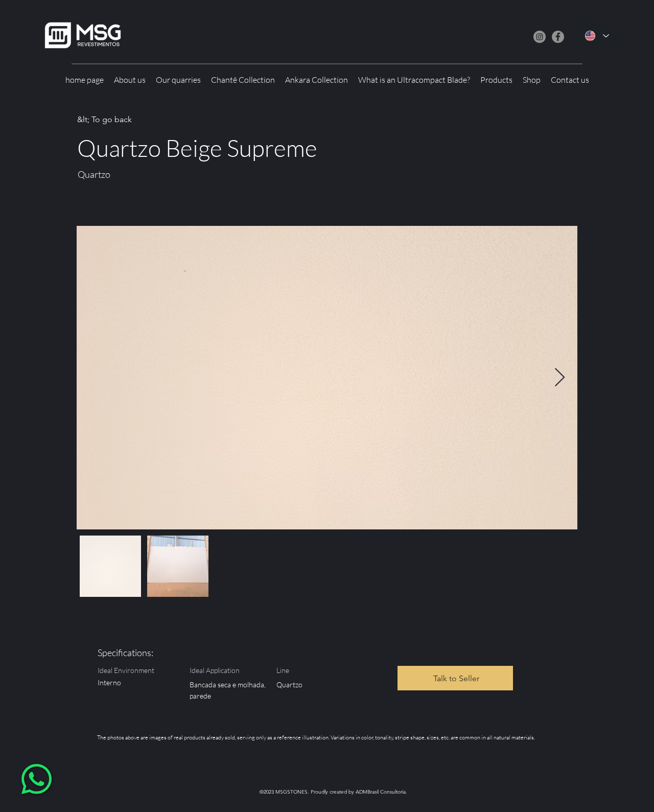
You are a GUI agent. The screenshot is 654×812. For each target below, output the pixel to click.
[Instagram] (539, 37)
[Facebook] (558, 37)
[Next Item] (560, 378)
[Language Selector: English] (597, 35)
